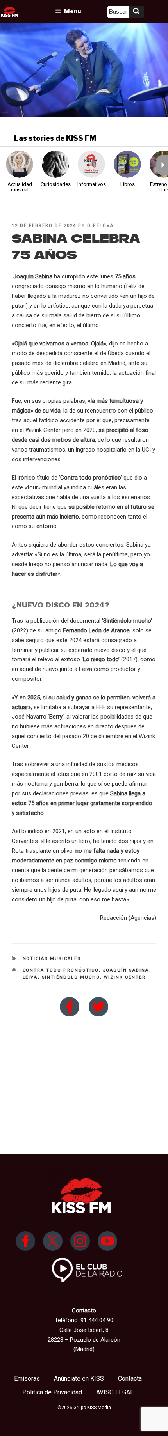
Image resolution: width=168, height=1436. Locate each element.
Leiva (30, 977)
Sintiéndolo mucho (71, 977)
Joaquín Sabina (126, 970)
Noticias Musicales (52, 958)
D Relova (100, 225)
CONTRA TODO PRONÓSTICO (61, 970)
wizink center (125, 977)
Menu (72, 11)
